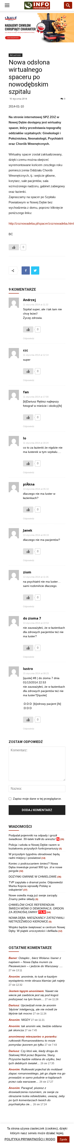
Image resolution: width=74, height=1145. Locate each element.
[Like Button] (14, 247)
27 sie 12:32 (15, 984)
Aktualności (15, 55)
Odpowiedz (28, 338)
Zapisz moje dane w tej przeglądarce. (37, 798)
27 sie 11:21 (38, 1020)
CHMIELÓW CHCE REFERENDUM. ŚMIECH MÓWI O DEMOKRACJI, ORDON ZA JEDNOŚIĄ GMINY (36, 908)
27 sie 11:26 (39, 1013)
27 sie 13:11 (15, 970)
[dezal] (37, 27)
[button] (68, 5)
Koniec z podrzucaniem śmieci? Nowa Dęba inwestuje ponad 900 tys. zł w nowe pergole (35, 867)
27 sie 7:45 (31, 1030)
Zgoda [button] (63, 1139)
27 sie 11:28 (51, 999)
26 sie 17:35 (47, 1063)
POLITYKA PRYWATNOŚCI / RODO (30, 1139)
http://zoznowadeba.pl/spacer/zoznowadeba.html (41, 223)
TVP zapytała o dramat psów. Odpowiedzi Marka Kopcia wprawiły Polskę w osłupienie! (36, 886)
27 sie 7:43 (51, 1044)
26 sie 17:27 (46, 1081)
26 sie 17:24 (40, 1104)
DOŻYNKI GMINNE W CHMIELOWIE (33, 876)
